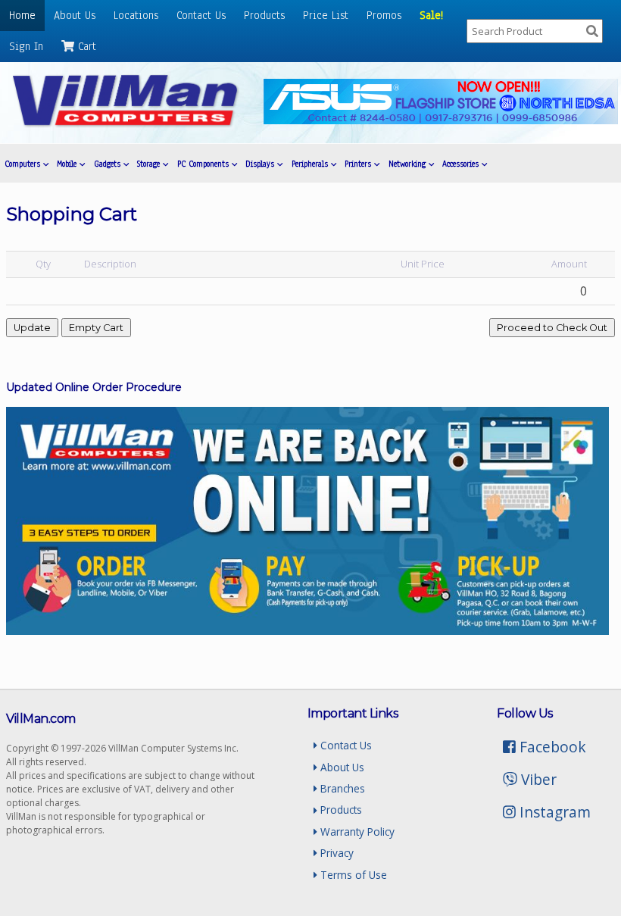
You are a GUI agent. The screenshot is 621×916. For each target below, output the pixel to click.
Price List (325, 15)
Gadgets (108, 164)
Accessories (462, 164)
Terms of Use (352, 875)
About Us (74, 15)
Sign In (26, 46)
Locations (136, 15)
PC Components (204, 164)
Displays (261, 164)
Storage (150, 164)
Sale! (431, 15)
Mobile (68, 164)
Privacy (335, 853)
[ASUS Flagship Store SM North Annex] (441, 120)
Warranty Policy (356, 831)
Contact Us (201, 15)
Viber (537, 779)
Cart (85, 46)
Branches (341, 788)
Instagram (553, 812)
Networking (409, 164)
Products (264, 15)
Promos (384, 15)
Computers (24, 164)
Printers (359, 164)
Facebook (551, 746)
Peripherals (311, 164)
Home (22, 15)
